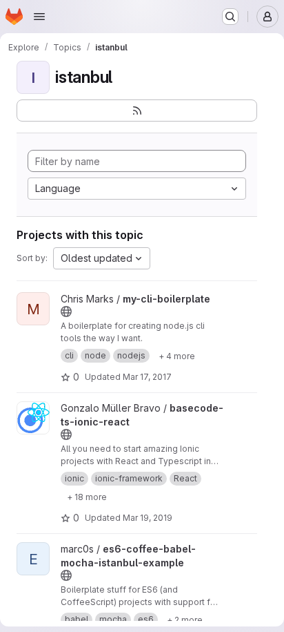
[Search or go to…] (230, 16)
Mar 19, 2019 (147, 518)
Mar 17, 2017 (147, 377)
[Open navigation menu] (39, 17)
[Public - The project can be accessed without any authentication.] (66, 311)
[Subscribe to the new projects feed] (137, 110)
